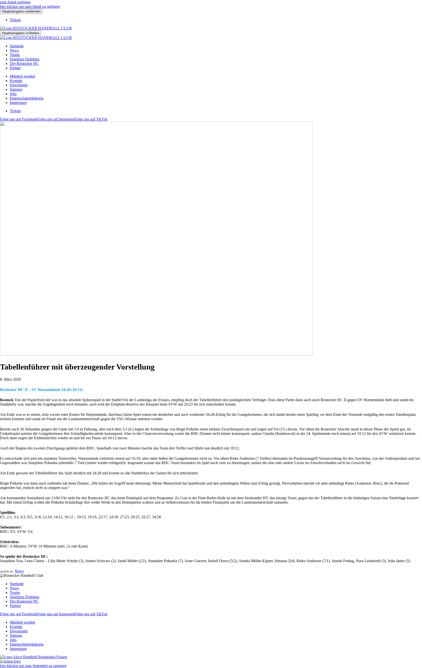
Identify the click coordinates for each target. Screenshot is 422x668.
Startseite (17, 46)
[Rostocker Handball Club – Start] (36, 28)
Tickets (15, 20)
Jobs (13, 94)
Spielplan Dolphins (24, 59)
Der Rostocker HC (24, 63)
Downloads (19, 85)
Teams (15, 55)
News (14, 50)
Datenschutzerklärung (26, 98)
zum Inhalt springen (15, 2)
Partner (15, 68)
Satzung (16, 89)
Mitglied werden (22, 76)
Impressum (18, 102)
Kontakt (16, 81)
